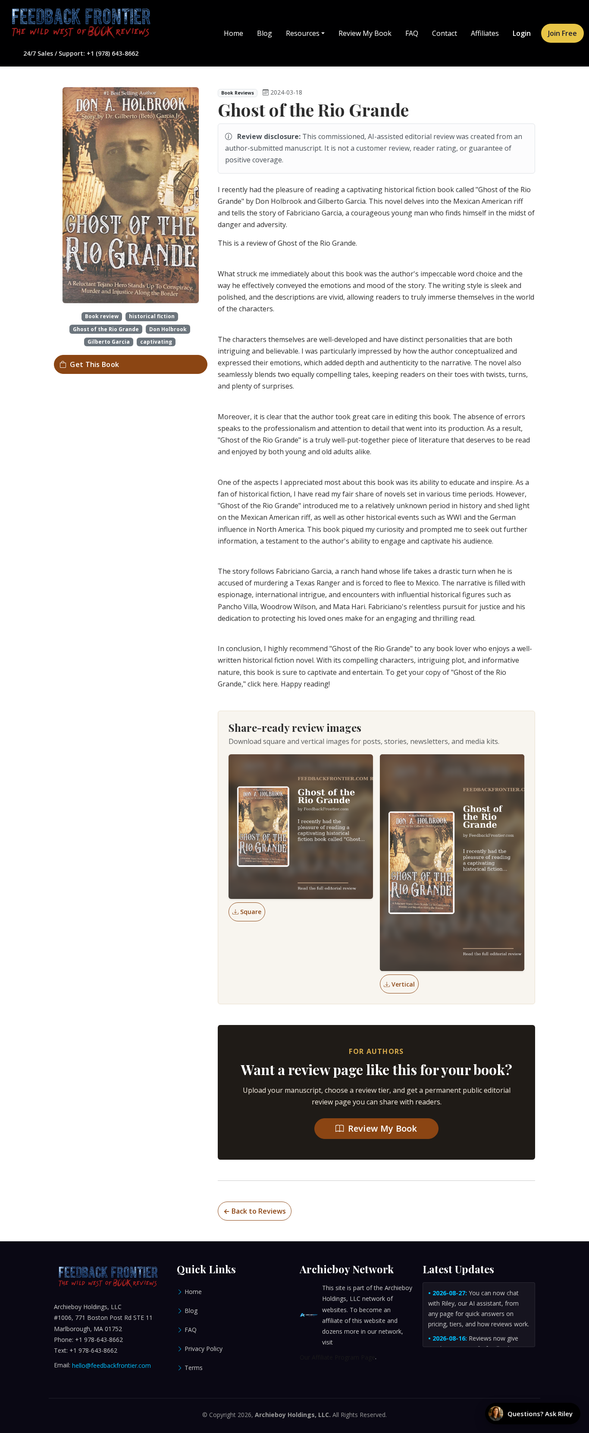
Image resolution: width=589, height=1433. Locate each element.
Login (522, 33)
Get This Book (94, 364)
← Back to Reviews (254, 1211)
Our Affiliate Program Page (337, 1357)
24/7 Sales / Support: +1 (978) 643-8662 (80, 53)
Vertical (403, 984)
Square (250, 912)
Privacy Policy (203, 1348)
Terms (194, 1367)
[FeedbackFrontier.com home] (80, 23)
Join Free (562, 33)
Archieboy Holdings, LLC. (293, 1415)
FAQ (411, 33)
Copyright (222, 1415)
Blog (264, 33)
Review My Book (365, 33)
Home (233, 33)
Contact (444, 33)
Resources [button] (303, 33)
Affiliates (485, 33)
